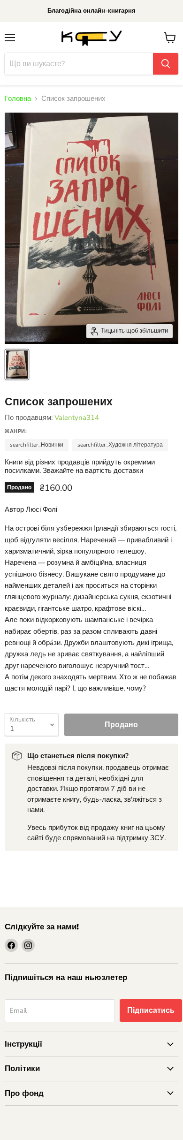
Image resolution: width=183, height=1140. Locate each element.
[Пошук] (165, 64)
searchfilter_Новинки (36, 444)
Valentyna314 (76, 417)
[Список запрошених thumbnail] (17, 365)
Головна (18, 99)
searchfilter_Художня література (120, 444)
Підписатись (151, 1010)
